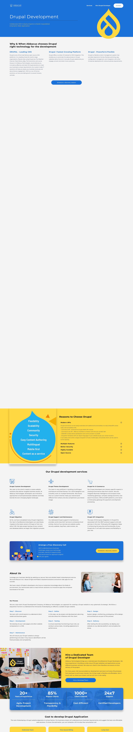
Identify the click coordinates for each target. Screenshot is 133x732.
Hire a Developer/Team (80, 680)
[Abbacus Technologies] (15, 5)
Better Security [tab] (67, 447)
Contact (118, 5)
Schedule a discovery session (66, 82)
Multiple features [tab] (68, 444)
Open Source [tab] (66, 453)
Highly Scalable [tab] (67, 450)
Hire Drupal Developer (102, 5)
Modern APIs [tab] (66, 422)
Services (89, 5)
